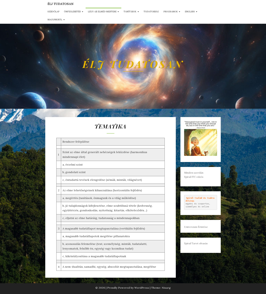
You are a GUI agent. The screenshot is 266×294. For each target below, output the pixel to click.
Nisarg (166, 287)
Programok (170, 11)
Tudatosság (151, 11)
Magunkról (55, 19)
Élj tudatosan (61, 4)
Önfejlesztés (72, 11)
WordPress (141, 287)
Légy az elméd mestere (102, 11)
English (190, 11)
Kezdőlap (53, 11)
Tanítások (130, 11)
